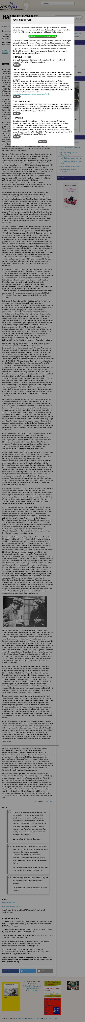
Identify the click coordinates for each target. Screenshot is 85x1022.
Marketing (18, 118)
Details (16, 65)
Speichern (42, 142)
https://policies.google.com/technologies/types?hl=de (31, 94)
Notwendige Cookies (22, 57)
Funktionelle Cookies (22, 101)
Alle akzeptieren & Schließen (42, 36)
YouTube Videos (19, 69)
